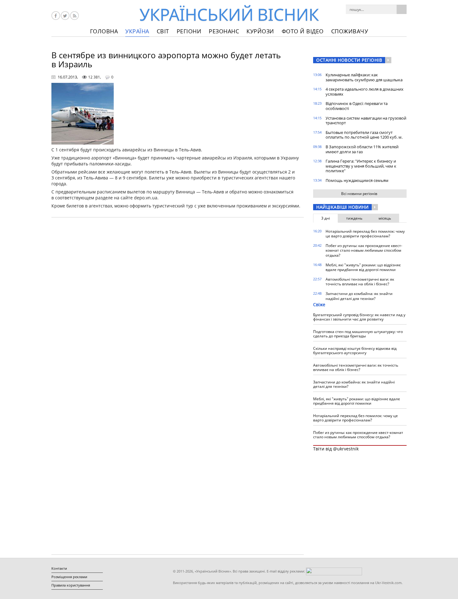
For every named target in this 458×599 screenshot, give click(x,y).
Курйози (260, 31)
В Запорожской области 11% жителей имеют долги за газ (362, 149)
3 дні (325, 218)
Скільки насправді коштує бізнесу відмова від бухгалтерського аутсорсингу (355, 350)
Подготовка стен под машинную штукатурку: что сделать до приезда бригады (358, 334)
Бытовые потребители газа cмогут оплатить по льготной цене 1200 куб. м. (364, 135)
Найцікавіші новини (342, 207)
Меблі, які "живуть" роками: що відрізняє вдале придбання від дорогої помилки (363, 267)
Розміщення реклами (69, 576)
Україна (137, 31)
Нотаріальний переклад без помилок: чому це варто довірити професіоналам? (365, 234)
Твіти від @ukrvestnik (336, 449)
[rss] (74, 15)
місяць (385, 218)
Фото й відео (303, 31)
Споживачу (349, 31)
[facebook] (55, 15)
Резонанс (224, 31)
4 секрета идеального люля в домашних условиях (364, 91)
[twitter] (65, 15)
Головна (104, 31)
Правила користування (70, 585)
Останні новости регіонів (349, 60)
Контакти (59, 568)
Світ (163, 31)
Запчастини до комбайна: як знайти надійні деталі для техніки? (359, 296)
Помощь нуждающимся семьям (357, 180)
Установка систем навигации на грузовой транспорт (366, 120)
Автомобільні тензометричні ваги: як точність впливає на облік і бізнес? (360, 282)
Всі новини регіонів (359, 193)
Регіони (189, 31)
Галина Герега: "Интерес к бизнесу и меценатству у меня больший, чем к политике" (361, 166)
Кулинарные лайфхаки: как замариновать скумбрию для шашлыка (364, 77)
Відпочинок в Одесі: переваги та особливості (357, 106)
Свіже (319, 304)
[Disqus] (177, 301)
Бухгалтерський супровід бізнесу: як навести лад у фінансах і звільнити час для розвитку (359, 317)
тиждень (354, 218)
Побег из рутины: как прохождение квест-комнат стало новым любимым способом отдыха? (364, 250)
